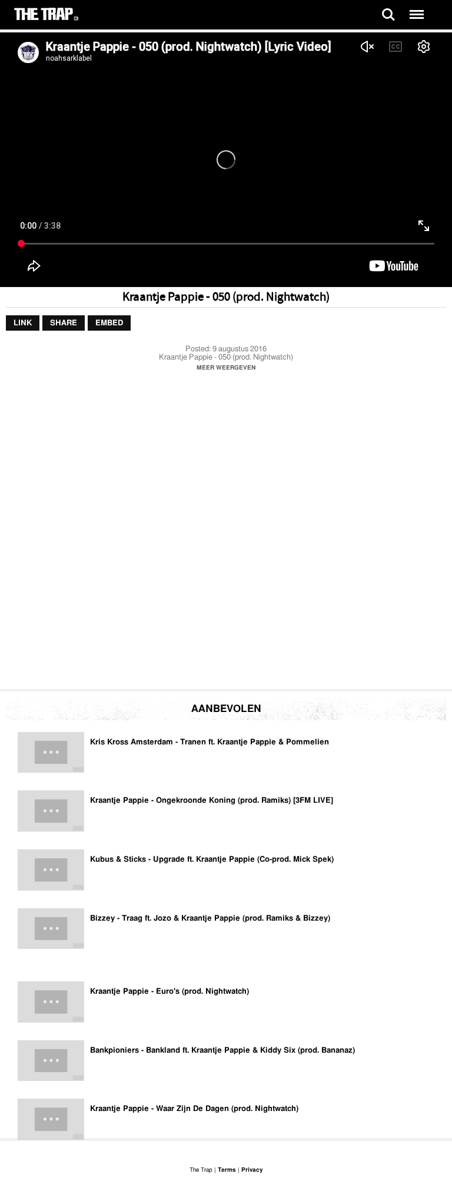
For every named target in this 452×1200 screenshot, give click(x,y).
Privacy (251, 1170)
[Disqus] (226, 533)
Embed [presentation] (109, 323)
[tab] (22, 323)
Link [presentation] (23, 323)
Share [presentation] (63, 323)
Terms (227, 1170)
